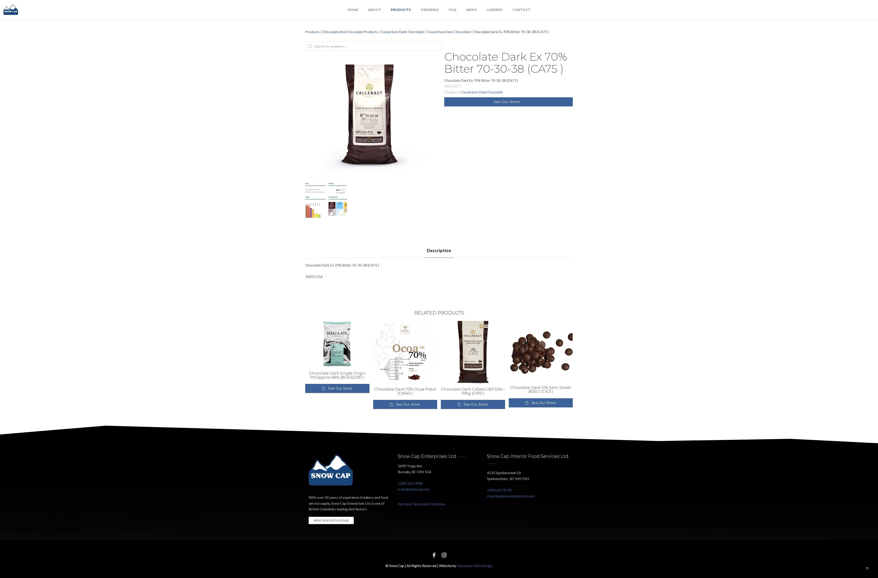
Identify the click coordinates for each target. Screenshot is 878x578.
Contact (521, 10)
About (374, 10)
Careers (495, 10)
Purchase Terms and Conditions (421, 504)
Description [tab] (439, 250)
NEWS (471, 10)
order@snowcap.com (413, 489)
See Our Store (507, 102)
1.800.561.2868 (410, 483)
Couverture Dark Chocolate (402, 31)
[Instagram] (444, 554)
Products (401, 10)
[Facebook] (434, 554)
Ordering (430, 10)
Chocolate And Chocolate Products (350, 31)
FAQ (452, 10)
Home (353, 10)
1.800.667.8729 (499, 490)
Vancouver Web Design (475, 566)
